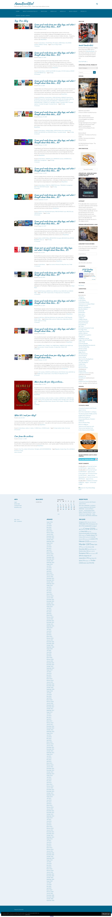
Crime (52, 44)
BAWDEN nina (49, 291)
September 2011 (50, 837)
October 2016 (50, 729)
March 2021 (49, 636)
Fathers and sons (52, 319)
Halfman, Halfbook (83, 333)
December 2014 (50, 768)
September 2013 (50, 794)
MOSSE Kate (41, 211)
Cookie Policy (27, 914)
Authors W (26, 449)
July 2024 (49, 566)
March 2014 (49, 784)
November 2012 (50, 812)
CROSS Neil (46, 317)
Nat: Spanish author (45, 100)
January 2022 (50, 618)
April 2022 (49, 613)
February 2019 (50, 680)
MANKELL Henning (43, 44)
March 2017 (49, 721)
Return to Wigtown (83, 424)
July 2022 (49, 608)
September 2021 (50, 626)
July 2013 (49, 798)
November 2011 (50, 833)
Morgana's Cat (82, 376)
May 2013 (49, 802)
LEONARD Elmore (67, 158)
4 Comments (37, 348)
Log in (15, 502)
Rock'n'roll (64, 373)
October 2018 (50, 687)
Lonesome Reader (83, 343)
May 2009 (49, 886)
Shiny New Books (90, 51)
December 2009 (50, 874)
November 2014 (50, 770)
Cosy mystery (52, 264)
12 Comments (37, 241)
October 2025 (50, 539)
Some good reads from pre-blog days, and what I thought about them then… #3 (54, 301)
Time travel (67, 428)
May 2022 (49, 611)
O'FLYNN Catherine (65, 71)
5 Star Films (21, 449)
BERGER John (63, 398)
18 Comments (37, 214)
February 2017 (50, 722)
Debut (84, 531)
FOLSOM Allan (49, 42)
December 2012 (50, 810)
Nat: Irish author (45, 399)
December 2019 (50, 662)
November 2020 (50, 643)
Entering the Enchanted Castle (86, 328)
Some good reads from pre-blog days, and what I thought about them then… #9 (54, 141)
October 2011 (50, 835)
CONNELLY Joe (48, 345)
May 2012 (49, 823)
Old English (66, 401)
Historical (57, 264)
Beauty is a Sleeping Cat (84, 307)
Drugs (65, 449)
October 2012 (50, 814)
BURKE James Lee (40, 239)
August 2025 (50, 543)
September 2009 (50, 879)
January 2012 (50, 830)
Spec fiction (92, 558)
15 (71, 506)
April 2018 (49, 698)
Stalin (59, 347)
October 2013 (50, 793)
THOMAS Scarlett (45, 428)
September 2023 (50, 583)
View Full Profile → (83, 61)
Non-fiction (31, 449)
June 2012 (49, 821)
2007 (45, 292)
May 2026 (49, 527)
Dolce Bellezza (82, 324)
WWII (86, 563)
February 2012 (50, 828)
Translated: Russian (53, 104)
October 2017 (50, 708)
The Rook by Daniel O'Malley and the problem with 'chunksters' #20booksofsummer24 (88, 415)
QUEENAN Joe (43, 132)
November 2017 (50, 706)
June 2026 (49, 525)
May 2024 (49, 569)
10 (58, 506)
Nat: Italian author (57, 99)
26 (63, 509)
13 (66, 506)
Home (17, 11)
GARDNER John (70, 398)
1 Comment (36, 404)
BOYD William (46, 238)
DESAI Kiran (52, 317)
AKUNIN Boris (41, 97)
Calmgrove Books (83, 319)
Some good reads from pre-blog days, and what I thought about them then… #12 (54, 82)
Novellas (83, 549)
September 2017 (50, 710)
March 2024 (49, 573)
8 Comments (37, 375)
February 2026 (50, 532)
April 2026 (49, 529)
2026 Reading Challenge (87, 270)
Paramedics (51, 347)
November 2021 (50, 622)
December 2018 (50, 684)
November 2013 (50, 791)
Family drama (91, 535)
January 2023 (50, 597)
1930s (89, 522)
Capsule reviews (50, 292)
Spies (82, 560)
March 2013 (49, 805)
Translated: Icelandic (61, 132)
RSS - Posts (17, 519)
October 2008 (50, 898)
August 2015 (50, 754)
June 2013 (49, 800)
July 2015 (49, 756)
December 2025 (50, 536)
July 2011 (49, 840)
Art (81, 526)
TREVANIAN (63, 185)
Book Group (73, 11)
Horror (81, 539)
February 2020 (50, 659)
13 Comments (37, 294)
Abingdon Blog (82, 371)
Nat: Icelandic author (66, 130)
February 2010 (50, 870)
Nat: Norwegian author (67, 99)
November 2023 (50, 580)
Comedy (46, 347)
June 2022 (49, 610)
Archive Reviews (41, 42)
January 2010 (50, 872)
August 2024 (50, 564)
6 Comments (37, 133)
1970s (88, 524)
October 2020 (50, 645)
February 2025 (50, 553)
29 (71, 509)
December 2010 (50, 853)
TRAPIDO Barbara (38, 213)
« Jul (58, 514)
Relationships (83, 551)
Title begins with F (65, 399)
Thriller (70, 264)
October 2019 (50, 666)
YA (91, 563)
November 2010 (50, 854)
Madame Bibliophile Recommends (87, 345)
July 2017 (49, 714)
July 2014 (49, 777)
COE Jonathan (41, 372)
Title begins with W (38, 449)
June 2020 (49, 652)
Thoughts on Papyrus (84, 360)
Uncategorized (43, 160)
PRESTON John (70, 211)
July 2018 (49, 692)
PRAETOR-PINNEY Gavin (60, 211)
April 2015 (49, 761)
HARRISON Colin (63, 345)
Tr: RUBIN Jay (46, 102)
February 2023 (50, 596)
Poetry (51, 399)
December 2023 (50, 578)
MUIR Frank (70, 345)
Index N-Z (63, 11)
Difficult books (48, 401)
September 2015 (50, 752)
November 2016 (50, 728)
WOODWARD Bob (47, 449)
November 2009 (50, 875)
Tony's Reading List (83, 362)
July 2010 (49, 861)
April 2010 (49, 867)
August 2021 (50, 627)
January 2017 (50, 724)
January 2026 (50, 534)
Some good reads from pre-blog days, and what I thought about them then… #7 (54, 196)
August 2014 (50, 775)
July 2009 (49, 882)
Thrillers (60, 44)
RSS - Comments (18, 521)
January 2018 (50, 703)
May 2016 (49, 738)
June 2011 (49, 842)
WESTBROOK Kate (41, 72)
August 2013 (50, 796)
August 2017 (50, 712)
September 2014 (50, 773)
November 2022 (50, 601)
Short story (66, 264)
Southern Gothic (61, 428)
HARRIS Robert (62, 42)
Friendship (88, 537)
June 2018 (49, 694)
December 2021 (50, 620)
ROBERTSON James (55, 185)
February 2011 (50, 849)
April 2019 (49, 677)
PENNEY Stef (37, 132)
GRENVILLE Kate (57, 291)
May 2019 (49, 675)
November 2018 (50, 685)
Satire (90, 553)
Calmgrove (81, 317)
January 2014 (50, 787)
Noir (83, 547)
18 (60, 507)
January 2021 (50, 640)
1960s (82, 524)
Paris (90, 549)
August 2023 (50, 585)
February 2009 (50, 891)
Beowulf (43, 401)
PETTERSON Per (53, 100)
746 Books (81, 297)
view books (93, 279)
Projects (83, 11)
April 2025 (49, 550)
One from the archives (23, 436)
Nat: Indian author (60, 317)
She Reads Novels (83, 353)
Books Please (82, 316)
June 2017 (49, 715)
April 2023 (49, 592)
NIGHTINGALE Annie (63, 372)
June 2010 (49, 863)
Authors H (57, 398)
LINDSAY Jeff (48, 71)
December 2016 (50, 726)
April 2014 (49, 782)
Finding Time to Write (84, 331)
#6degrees (83, 522)
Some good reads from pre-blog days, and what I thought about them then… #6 (54, 222)
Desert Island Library (23, 15)
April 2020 (49, 655)
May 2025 (49, 548)
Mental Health (93, 541)
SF (67, 373)
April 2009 (49, 888)
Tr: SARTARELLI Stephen (54, 102)
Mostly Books (82, 378)
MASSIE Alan (37, 160)
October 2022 (50, 603)
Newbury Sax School (84, 381)
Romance (84, 553)
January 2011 (50, 851)
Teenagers (87, 560)
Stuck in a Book (82, 357)
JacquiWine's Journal (84, 338)
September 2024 (50, 562)
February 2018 (50, 701)
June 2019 (49, 673)
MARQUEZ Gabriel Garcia (67, 97)
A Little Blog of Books (84, 302)
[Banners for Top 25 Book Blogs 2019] (88, 489)
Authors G (52, 398)
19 (63, 507)
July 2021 (49, 629)
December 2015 (50, 747)
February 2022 (50, 617)
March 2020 (49, 657)
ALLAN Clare (41, 317)
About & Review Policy (30, 11)
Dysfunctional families (85, 533)
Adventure (94, 524)
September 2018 (50, 689)
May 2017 (49, 717)
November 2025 (50, 538)
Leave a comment (18, 452)
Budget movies (40, 373)
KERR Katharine (54, 372)
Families (83, 535)
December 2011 (50, 831)
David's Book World (83, 321)
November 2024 (50, 559)
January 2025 (50, 555)
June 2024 (49, 567)
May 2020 (49, 654)
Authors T (32, 428)
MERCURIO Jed (64, 291)
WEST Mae (36, 186)
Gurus (61, 319)
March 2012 (49, 826)
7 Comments (37, 46)
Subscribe (83, 258)
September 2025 (50, 541)
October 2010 (50, 856)
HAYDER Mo (48, 372)
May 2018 (49, 696)
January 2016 (50, 745)
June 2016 (49, 736)
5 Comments (37, 162)
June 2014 (49, 779)
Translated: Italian (64, 102)
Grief (93, 537)
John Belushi (72, 449)
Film (68, 449)
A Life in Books (82, 300)
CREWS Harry (38, 428)
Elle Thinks (81, 326)
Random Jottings (83, 348)
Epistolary (54, 401)
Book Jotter (82, 314)
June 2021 (49, 631)
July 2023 (49, 587)
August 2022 (50, 606)
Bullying (46, 319)
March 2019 (49, 678)
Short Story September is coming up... (88, 411)
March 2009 (49, 890)
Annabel (85, 273)
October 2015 (50, 750)
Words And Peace (83, 367)
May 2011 (49, 844)
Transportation (66, 292)
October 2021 (50, 624)
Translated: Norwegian (43, 104)
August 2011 (50, 838)
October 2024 (50, 560)
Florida (58, 319)
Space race (60, 292)
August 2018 (50, 691)
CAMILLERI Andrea (56, 97)
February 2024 (50, 574)
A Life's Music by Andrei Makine (86, 430)
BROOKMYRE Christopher (55, 238)
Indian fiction (66, 319)
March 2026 (49, 530)
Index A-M (53, 11)
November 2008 (50, 897)
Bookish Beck (82, 312)
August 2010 (50, 860)
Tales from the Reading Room (86, 359)
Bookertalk (81, 310)
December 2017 (50, 705)
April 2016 (49, 740)
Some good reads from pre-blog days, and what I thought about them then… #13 (54, 53)
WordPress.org (17, 507)
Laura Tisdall (82, 341)
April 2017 (49, 719)
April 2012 (49, 824)
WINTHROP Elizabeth (44, 186)
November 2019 (50, 664)
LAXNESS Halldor (49, 130)
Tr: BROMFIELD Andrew (63, 100)
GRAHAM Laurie (49, 158)
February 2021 (50, 638)
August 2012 (50, 817)
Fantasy (82, 537)
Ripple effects (82, 352)
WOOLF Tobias (37, 319)
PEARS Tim (48, 185)
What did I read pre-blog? (25, 415)
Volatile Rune (82, 364)
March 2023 (49, 594)
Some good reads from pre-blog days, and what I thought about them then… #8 (54, 169)
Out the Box (21, 909)
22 (71, 507)
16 (74, 506)
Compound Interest (84, 372)
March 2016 (49, 742)
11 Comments (37, 266)
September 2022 (50, 604)
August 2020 (50, 648)
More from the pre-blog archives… (48, 381)
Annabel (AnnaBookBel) (86, 45)
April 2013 (49, 803)
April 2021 (49, 634)
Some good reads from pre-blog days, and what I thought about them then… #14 (54, 25)
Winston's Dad (82, 366)
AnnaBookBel (23, 3)
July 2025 (49, 545)
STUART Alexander (68, 317)
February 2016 (50, 743)
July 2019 (49, 671)
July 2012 (49, 819)
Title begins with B (57, 399)
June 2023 (49, 589)
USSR (65, 347)
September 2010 (50, 858)
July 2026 (49, 523)
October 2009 (50, 877)
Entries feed (17, 503)
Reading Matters (83, 350)
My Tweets (81, 285)
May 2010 (49, 865)
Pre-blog (56, 44)
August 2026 (50, 522)
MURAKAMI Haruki (38, 99)
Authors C (28, 428)
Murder (85, 544)
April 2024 (49, 571)
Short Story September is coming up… (87, 505)
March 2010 (49, 868)
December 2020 (50, 641)
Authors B (40, 238)
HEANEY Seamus (38, 399)
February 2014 (50, 786)
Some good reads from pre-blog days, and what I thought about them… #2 (54, 330)
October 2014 (50, 772)
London (94, 539)
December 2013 (50, 789)
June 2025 (49, 546)
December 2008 (50, 895)
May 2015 (49, 759)
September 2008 (50, 900)
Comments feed (17, 505)
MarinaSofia (81, 477)
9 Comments (37, 105)
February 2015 (50, 765)
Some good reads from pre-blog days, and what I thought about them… (54, 356)
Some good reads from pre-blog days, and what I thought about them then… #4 (54, 273)
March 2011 (49, 847)
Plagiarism (40, 320)
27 (66, 509)
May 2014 (49, 780)
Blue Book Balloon (83, 309)
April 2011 (49, 846)
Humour (87, 539)
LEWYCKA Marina (58, 130)
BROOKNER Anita (66, 238)
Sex (94, 553)
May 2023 (49, 590)
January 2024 (50, 576)
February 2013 (50, 807)
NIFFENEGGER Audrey (49, 211)
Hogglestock (82, 336)
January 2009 (50, 893)
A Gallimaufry (82, 298)
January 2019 (50, 682)
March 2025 (49, 552)
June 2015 (49, 758)
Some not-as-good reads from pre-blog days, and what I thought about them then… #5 (53, 249)
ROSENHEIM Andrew (52, 132)
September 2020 (50, 647)
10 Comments (37, 74)
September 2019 (50, 668)
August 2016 (50, 733)
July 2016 (49, 735)
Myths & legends (59, 401)
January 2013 (50, 809)
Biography (57, 449)
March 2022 (49, 615)
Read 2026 (44, 11)
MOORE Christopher (56, 71)
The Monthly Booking (84, 347)
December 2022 (50, 599)
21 (68, 507)
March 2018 (49, 699)
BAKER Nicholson (42, 291)
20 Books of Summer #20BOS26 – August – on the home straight (88, 482)
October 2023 (50, 582)
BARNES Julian (41, 345)
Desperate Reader (83, 322)
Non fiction (16, 450)
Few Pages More (83, 329)
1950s (42, 292)
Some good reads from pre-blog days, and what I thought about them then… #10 (54, 113)
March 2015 (49, 763)
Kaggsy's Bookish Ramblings (85, 340)
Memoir (56, 373)
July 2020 (49, 650)
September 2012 (50, 816)
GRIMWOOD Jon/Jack (58, 158)
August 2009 (50, 881)
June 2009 (49, 884)
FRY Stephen (55, 42)
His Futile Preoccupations (85, 335)
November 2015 (50, 749)
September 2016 (50, 731)
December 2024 (50, 557)
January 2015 (50, 766)
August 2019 (50, 670)
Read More (44, 39)
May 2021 (49, 633)
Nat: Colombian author (48, 99)
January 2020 (50, 661)
